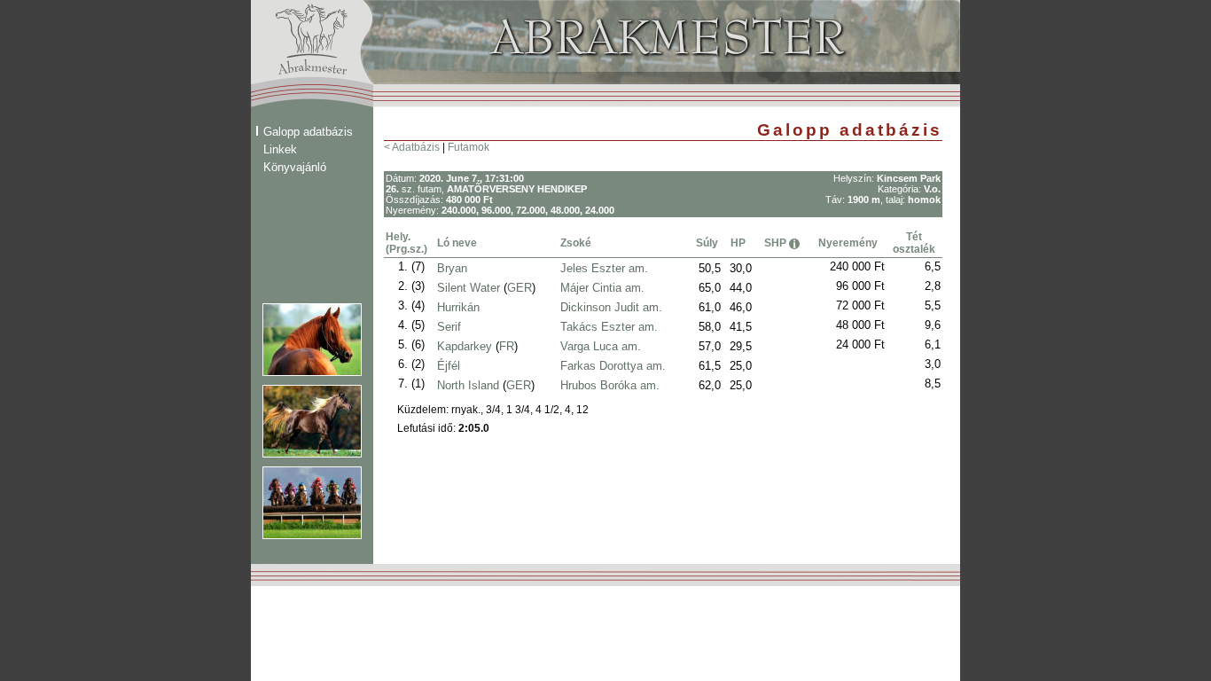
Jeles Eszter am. (604, 268)
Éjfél (448, 365)
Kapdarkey (464, 346)
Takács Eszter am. (609, 326)
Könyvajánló (294, 167)
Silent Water (468, 287)
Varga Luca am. (600, 346)
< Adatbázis (412, 147)
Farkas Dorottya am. (613, 365)
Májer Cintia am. (602, 287)
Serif (449, 326)
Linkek (280, 149)
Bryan (452, 268)
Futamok (468, 147)
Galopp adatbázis (308, 131)
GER (519, 287)
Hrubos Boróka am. (610, 385)
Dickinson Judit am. (611, 307)
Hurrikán (458, 307)
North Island (468, 385)
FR (506, 346)
